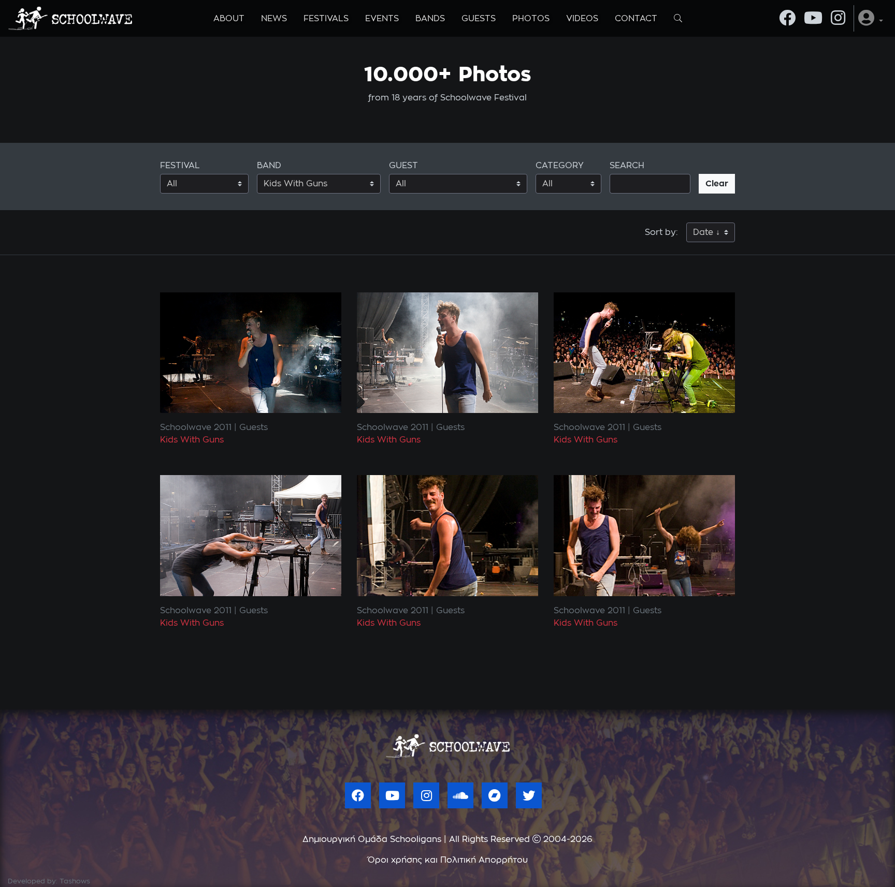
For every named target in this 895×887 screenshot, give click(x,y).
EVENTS (382, 18)
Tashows (75, 881)
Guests (253, 427)
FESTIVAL (180, 165)
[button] (870, 18)
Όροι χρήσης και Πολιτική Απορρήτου (448, 860)
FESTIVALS (326, 18)
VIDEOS (582, 18)
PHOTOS (531, 18)
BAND (269, 165)
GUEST (403, 165)
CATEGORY (560, 165)
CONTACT (636, 18)
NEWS (274, 18)
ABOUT (228, 18)
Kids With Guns (192, 440)
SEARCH (627, 165)
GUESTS (478, 18)
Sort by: (661, 232)
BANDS (430, 18)
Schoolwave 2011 (196, 427)
